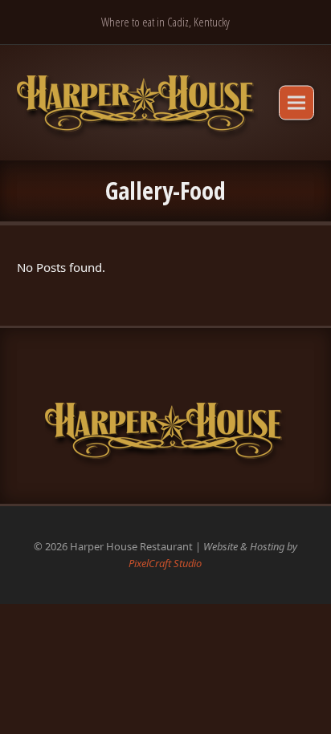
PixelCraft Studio (165, 563)
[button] (296, 102)
